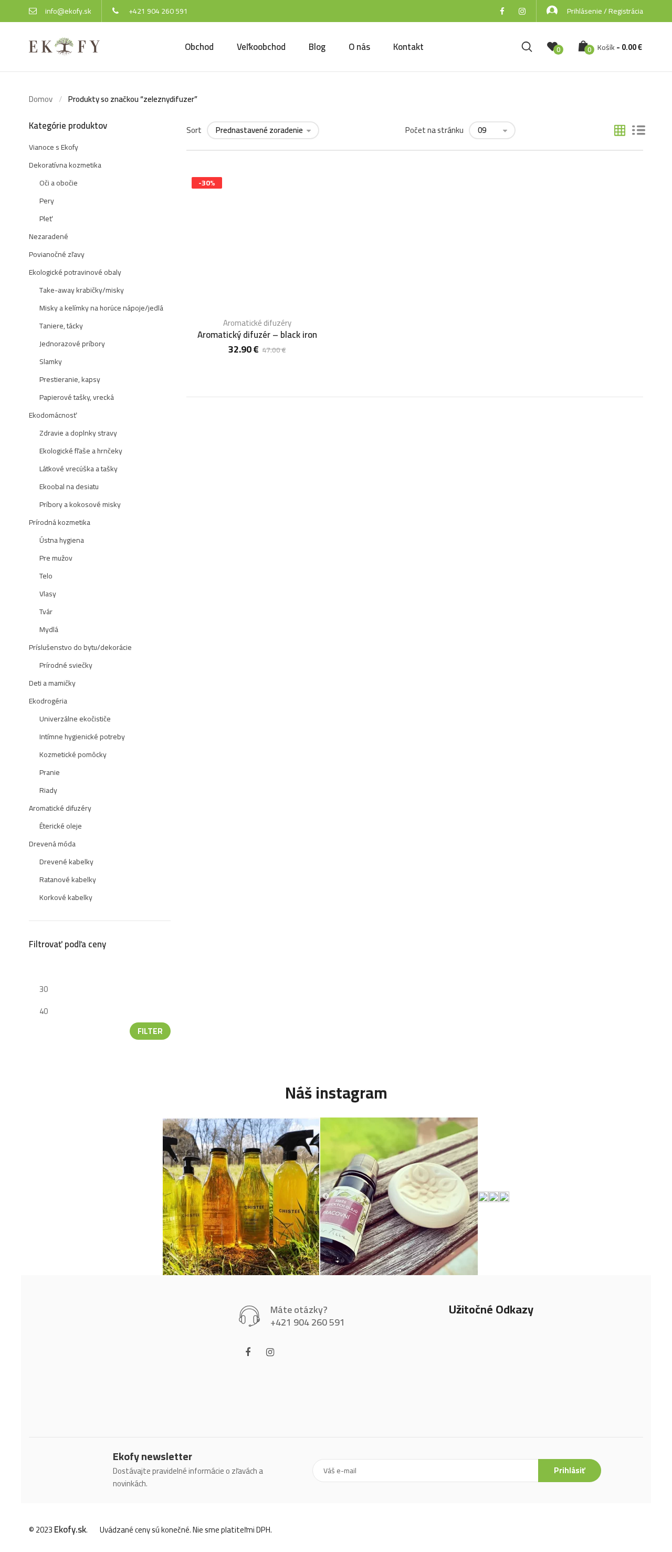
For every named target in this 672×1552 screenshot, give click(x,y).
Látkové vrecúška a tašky (78, 468)
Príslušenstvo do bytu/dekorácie (80, 647)
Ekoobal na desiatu (69, 486)
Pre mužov (55, 558)
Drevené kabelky (66, 861)
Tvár (45, 611)
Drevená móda (52, 844)
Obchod (199, 46)
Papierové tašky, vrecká (76, 397)
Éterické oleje (60, 826)
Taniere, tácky (61, 326)
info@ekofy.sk (68, 11)
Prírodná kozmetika (59, 522)
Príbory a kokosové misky (80, 504)
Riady (48, 790)
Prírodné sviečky (65, 665)
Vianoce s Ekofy (53, 147)
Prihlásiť (569, 1470)
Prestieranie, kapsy (69, 379)
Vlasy (47, 594)
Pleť (45, 218)
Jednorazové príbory (72, 343)
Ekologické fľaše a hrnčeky (80, 451)
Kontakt (408, 46)
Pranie (49, 772)
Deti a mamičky (52, 683)
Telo (45, 576)
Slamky (50, 361)
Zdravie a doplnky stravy (78, 433)
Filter (150, 1031)
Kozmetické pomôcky (73, 754)
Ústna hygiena (61, 540)
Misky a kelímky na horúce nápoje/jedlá (101, 308)
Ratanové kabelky (67, 879)
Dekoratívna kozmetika (65, 165)
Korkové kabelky (65, 897)
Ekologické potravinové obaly (75, 272)
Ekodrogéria (48, 701)
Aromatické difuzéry (257, 322)
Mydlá (48, 629)
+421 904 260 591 (158, 11)
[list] (638, 131)
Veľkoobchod (261, 46)
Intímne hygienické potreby (82, 736)
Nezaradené (48, 236)
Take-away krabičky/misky (81, 290)
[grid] (620, 131)
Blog (317, 46)
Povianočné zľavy (57, 254)
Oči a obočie (58, 183)
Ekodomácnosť (53, 415)
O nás (359, 46)
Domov (40, 99)
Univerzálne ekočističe (75, 719)
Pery (46, 201)
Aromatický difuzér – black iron (257, 334)
